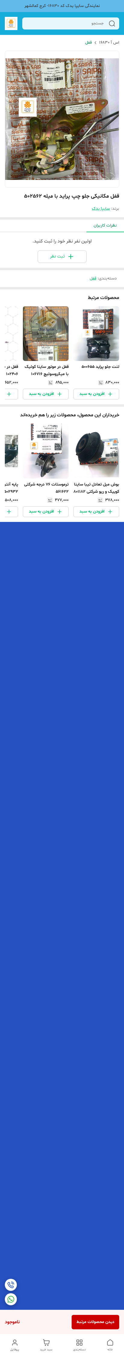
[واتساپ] (11, 1299)
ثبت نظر (57, 256)
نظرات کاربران (105, 225)
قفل (88, 42)
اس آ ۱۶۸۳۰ (109, 42)
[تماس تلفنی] (11, 1285)
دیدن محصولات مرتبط (95, 1322)
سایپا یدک (101, 208)
